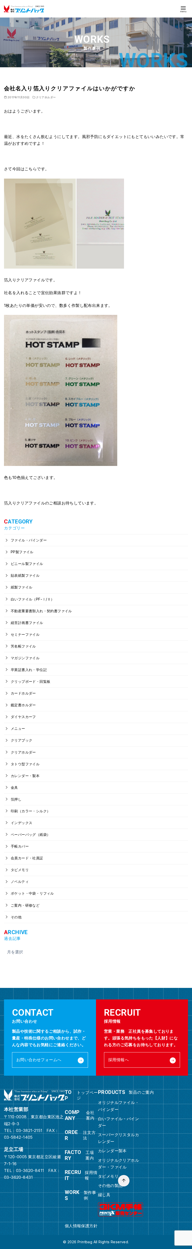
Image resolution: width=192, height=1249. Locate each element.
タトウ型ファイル (25, 764)
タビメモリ (19, 870)
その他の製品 (110, 1185)
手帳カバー (19, 846)
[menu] (183, 9)
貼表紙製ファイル (25, 575)
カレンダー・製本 (25, 776)
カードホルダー (23, 693)
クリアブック (21, 740)
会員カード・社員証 (26, 858)
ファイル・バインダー (28, 540)
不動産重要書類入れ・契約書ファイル (41, 611)
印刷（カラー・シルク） (30, 811)
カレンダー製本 (112, 1150)
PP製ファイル (22, 552)
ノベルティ (19, 881)
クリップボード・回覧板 (30, 681)
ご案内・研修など (25, 905)
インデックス (21, 823)
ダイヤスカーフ (23, 717)
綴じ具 (104, 1194)
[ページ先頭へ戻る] (124, 1180)
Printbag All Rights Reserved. (103, 1242)
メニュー (17, 728)
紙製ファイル (21, 587)
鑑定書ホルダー (23, 705)
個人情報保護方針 (81, 1225)
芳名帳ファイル (23, 646)
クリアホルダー (46, 97)
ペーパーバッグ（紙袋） (30, 834)
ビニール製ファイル (26, 563)
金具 (14, 787)
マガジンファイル (25, 658)
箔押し (16, 799)
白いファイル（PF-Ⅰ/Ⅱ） (32, 599)
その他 (16, 917)
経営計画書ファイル (26, 622)
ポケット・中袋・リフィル (32, 893)
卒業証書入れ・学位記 (28, 670)
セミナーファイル (25, 634)
